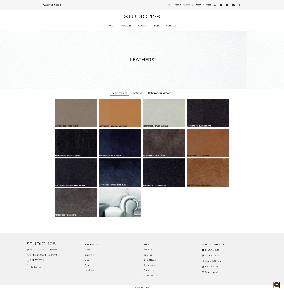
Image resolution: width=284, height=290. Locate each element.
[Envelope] (233, 5)
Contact (171, 26)
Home (111, 26)
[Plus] (239, 5)
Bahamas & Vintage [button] (160, 93)
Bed (156, 26)
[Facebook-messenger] (227, 5)
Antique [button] (137, 93)
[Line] (215, 5)
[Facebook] (221, 5)
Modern (126, 26)
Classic (142, 26)
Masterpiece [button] (119, 93)
